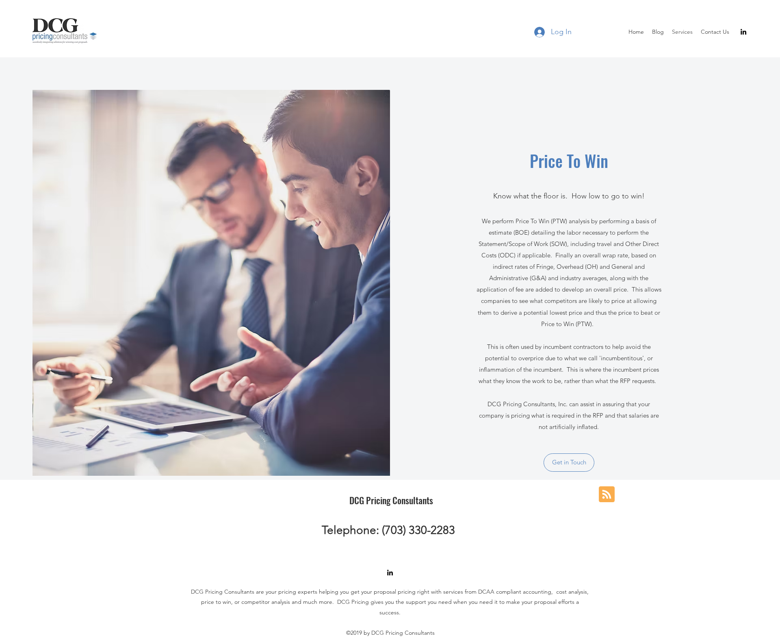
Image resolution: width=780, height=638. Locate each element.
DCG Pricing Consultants (391, 500)
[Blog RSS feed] (607, 494)
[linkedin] (743, 32)
